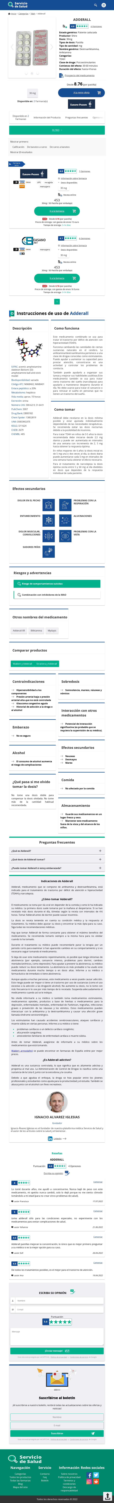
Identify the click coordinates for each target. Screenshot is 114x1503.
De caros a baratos (60, 146)
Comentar (98, 1182)
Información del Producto (47, 117)
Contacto (45, 1473)
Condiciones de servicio (79, 1357)
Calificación (18, 146)
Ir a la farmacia (57, 211)
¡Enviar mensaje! (54, 1351)
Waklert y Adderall (22, 663)
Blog (20, 1483)
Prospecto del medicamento (80, 75)
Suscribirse (57, 1433)
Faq (45, 1477)
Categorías (20, 1473)
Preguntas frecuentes (76, 117)
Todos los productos (20, 1477)
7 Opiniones (84, 171)
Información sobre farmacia (74, 178)
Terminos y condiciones (69, 1482)
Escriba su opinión (53, 1173)
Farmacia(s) (32, 101)
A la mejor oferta (82, 92)
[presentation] (12, 47)
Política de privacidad (59, 1357)
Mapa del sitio (20, 1487)
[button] (26, 73)
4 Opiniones (96, 26)
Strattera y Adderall (46, 663)
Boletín (45, 1480)
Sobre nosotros (69, 1473)
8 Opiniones (84, 238)
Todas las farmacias (20, 1480)
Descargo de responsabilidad (69, 1489)
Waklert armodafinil (22, 1050)
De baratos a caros (37, 146)
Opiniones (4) (100, 117)
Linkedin (58, 1138)
